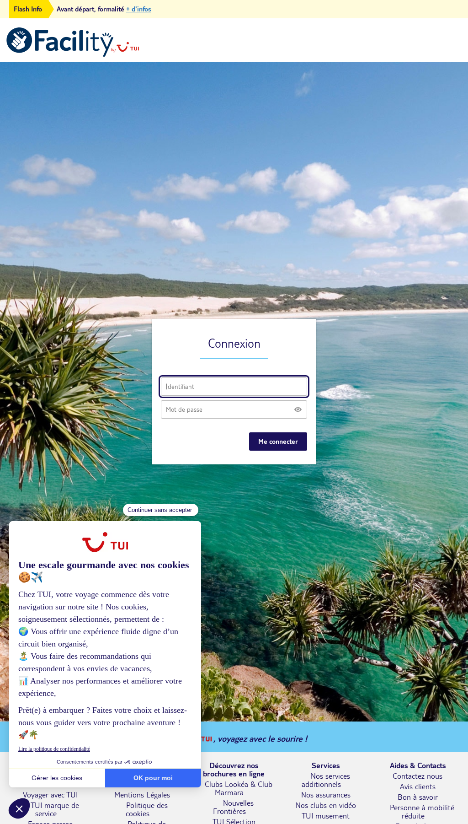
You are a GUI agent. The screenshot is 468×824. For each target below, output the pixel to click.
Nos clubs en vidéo (326, 805)
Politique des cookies (147, 809)
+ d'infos (138, 9)
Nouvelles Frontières (233, 807)
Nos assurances (326, 794)
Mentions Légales (142, 794)
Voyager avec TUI (50, 794)
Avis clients (418, 786)
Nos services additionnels (326, 780)
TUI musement (326, 815)
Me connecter (278, 441)
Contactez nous (417, 776)
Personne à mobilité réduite (422, 811)
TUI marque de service (55, 809)
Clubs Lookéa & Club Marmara (238, 788)
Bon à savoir (418, 797)
